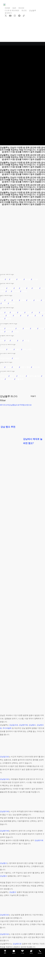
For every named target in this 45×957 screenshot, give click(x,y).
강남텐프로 (4, 915)
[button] (33, 396)
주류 (21, 405)
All (1, 405)
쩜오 (24, 405)
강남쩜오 (32, 725)
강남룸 (11, 405)
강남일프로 (13, 725)
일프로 (16, 405)
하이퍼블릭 (7, 728)
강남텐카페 (23, 725)
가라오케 (5, 405)
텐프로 (29, 405)
